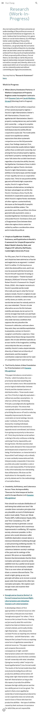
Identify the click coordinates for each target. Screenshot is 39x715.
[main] (19, 14)
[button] (2, 3)
